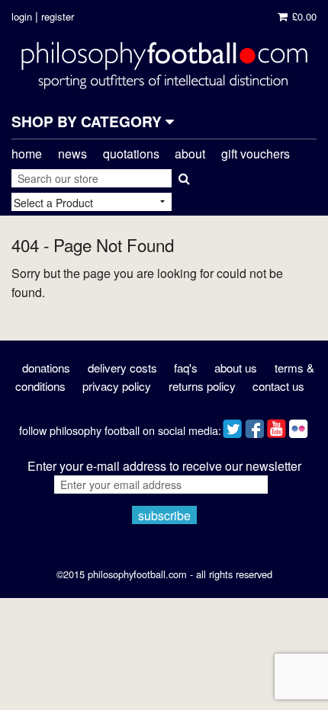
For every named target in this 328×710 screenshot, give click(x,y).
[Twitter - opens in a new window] (232, 425)
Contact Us (278, 386)
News (72, 153)
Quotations (131, 153)
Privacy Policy (116, 386)
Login (21, 16)
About (190, 153)
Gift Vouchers (255, 153)
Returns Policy (202, 386)
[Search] (183, 175)
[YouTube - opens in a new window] (276, 425)
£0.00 (303, 16)
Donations (46, 368)
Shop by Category (88, 121)
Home (26, 153)
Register (57, 16)
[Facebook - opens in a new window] (254, 425)
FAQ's (186, 368)
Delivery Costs (122, 368)
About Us (235, 368)
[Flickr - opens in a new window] (299, 425)
